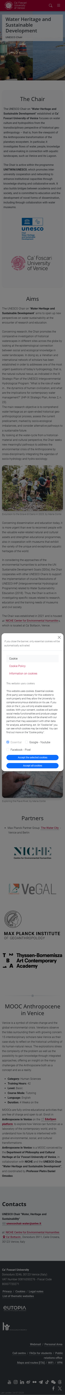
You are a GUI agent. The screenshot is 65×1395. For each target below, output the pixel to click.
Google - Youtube (39, 742)
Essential (16, 742)
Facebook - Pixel (21, 749)
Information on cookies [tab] (23, 673)
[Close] (59, 637)
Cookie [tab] (13, 658)
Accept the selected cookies (32, 757)
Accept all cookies (32, 765)
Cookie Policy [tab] (17, 666)
